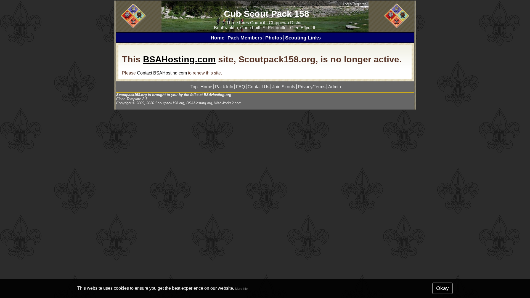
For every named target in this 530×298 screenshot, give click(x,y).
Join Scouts (283, 86)
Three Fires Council (245, 22)
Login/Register (354, 4)
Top (194, 86)
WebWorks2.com (228, 103)
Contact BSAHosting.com (162, 73)
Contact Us (258, 86)
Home (217, 38)
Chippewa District (286, 22)
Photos (273, 38)
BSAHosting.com (179, 59)
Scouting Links (303, 38)
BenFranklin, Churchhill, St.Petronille (250, 27)
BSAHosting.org (217, 95)
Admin (334, 86)
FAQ (240, 86)
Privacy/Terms (311, 86)
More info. (241, 288)
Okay (442, 288)
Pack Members (244, 38)
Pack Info (224, 86)
